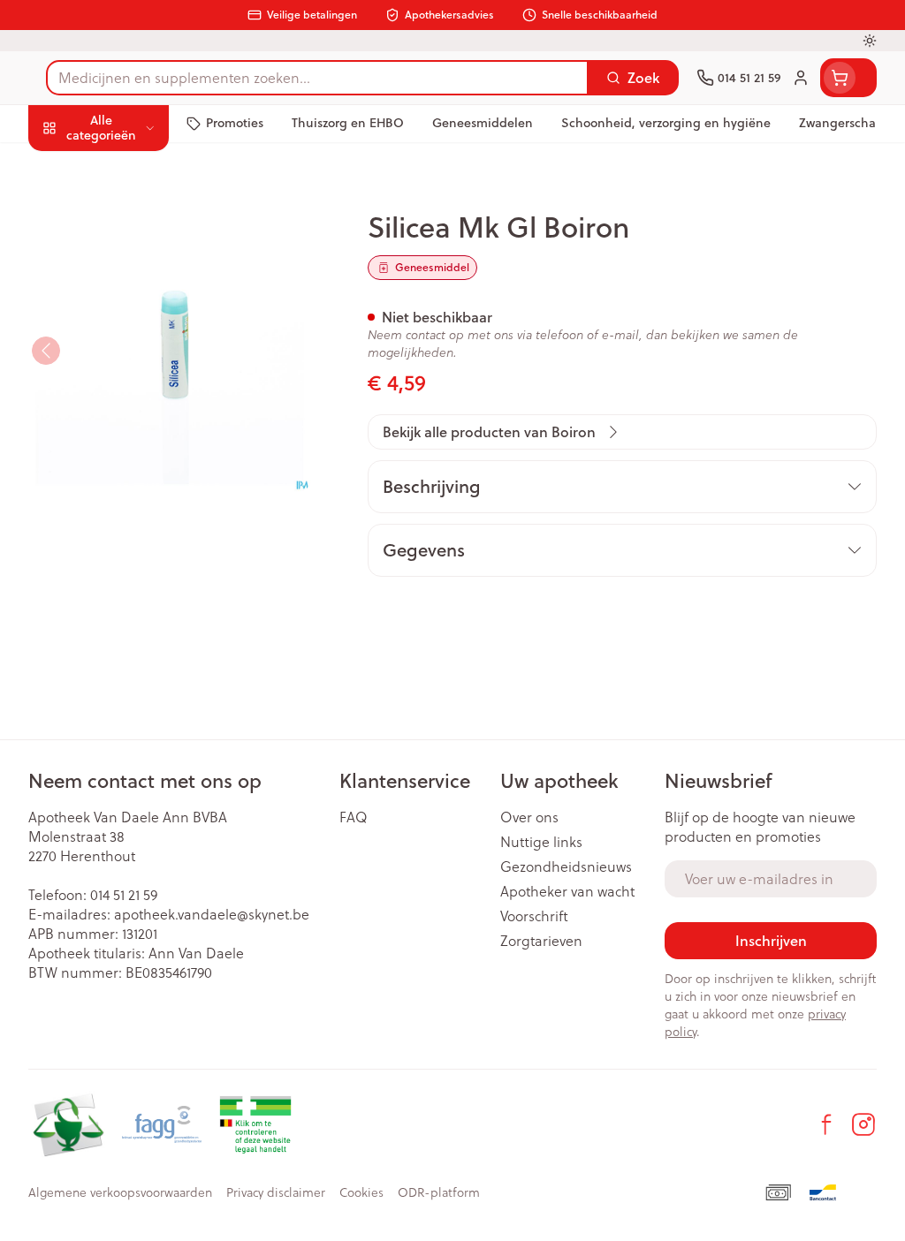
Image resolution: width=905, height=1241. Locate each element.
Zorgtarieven (541, 940)
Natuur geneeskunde (141, 416)
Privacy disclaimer (275, 1192)
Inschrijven (771, 940)
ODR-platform (439, 1192)
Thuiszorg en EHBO (141, 457)
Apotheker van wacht (567, 891)
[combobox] (317, 77)
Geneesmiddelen (141, 540)
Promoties (76, 165)
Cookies (361, 1192)
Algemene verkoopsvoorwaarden (120, 1192)
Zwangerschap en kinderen (141, 325)
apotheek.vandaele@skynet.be (211, 914)
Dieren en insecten (141, 499)
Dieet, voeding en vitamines (141, 269)
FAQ (353, 817)
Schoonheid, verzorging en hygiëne (141, 212)
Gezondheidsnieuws (566, 866)
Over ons (529, 817)
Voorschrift (534, 916)
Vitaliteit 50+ (141, 374)
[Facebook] (826, 1124)
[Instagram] (863, 1124)
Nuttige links (541, 841)
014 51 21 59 (123, 894)
